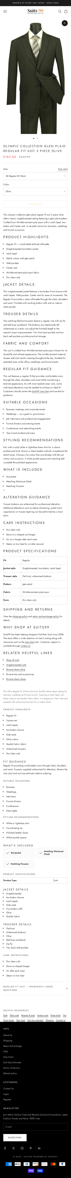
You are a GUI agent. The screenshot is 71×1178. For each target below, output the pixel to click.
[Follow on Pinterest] (30, 1148)
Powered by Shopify (45, 1156)
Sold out (35, 204)
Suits (5, 1015)
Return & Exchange (12, 1046)
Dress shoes (8, 1020)
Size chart (63, 169)
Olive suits (14, 1015)
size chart (29, 642)
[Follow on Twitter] (13, 1148)
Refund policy (10, 1073)
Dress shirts (56, 1015)
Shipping (50, 1020)
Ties (64, 1015)
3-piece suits (42, 1015)
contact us (25, 645)
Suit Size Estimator (12, 1062)
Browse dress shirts (15, 669)
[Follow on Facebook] (5, 1148)
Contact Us (8, 1088)
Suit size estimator (35, 1020)
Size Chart (8, 1057)
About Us (7, 1035)
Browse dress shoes (16, 679)
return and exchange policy (46, 616)
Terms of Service (11, 1068)
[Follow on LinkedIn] (39, 1148)
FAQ (5, 1051)
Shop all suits (12, 660)
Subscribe (15, 1137)
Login (6, 1094)
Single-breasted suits (16, 664)
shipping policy (20, 616)
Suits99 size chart (40, 391)
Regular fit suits (28, 1015)
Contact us (60, 1020)
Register (7, 1099)
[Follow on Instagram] (22, 1148)
